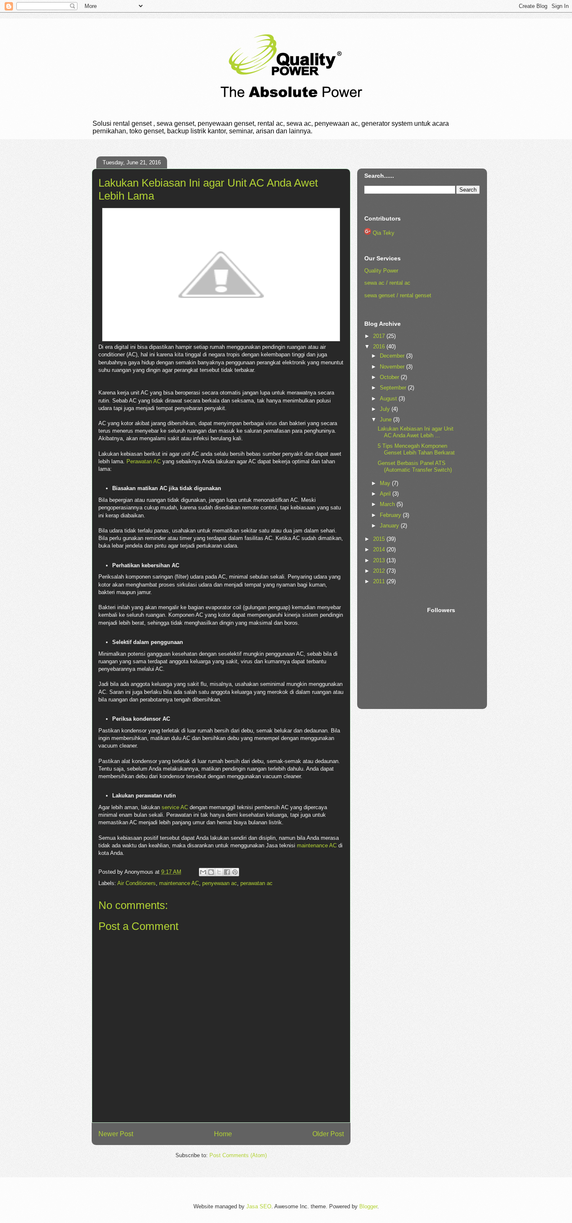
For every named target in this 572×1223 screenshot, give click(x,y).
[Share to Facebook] (227, 872)
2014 (379, 549)
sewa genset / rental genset (397, 295)
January (390, 525)
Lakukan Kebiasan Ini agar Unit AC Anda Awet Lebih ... (415, 432)
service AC (175, 807)
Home (223, 1133)
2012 (379, 571)
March (388, 504)
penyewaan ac (219, 883)
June (386, 419)
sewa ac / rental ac (387, 283)
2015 (379, 539)
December (393, 356)
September (394, 387)
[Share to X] (219, 872)
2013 (379, 560)
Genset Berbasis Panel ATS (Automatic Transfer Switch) (415, 466)
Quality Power (381, 270)
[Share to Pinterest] (235, 872)
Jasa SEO (258, 1206)
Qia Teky (383, 233)
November (393, 367)
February (391, 515)
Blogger (368, 1206)
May (386, 483)
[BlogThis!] (211, 872)
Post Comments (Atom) (238, 1155)
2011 (379, 581)
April (386, 494)
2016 (379, 346)
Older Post (328, 1133)
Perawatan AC (143, 461)
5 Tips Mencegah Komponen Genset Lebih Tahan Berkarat (416, 449)
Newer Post (115, 1133)
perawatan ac (256, 883)
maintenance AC (317, 845)
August (389, 398)
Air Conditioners (136, 883)
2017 (379, 336)
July (386, 409)
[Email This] (203, 872)
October (390, 377)
